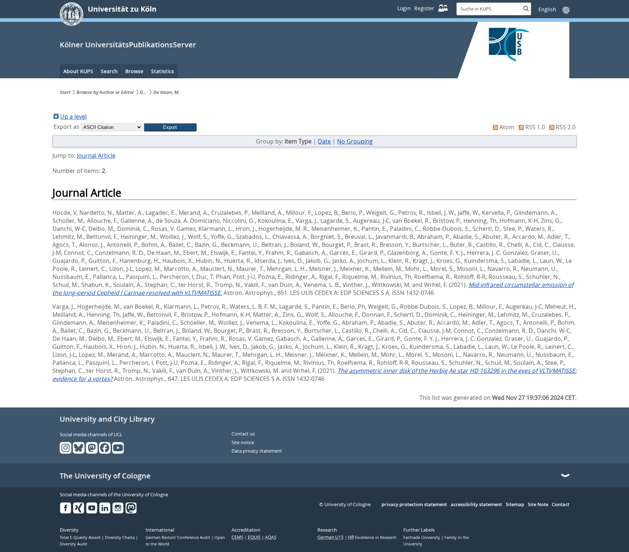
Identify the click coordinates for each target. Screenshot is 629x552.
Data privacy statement (257, 451)
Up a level (73, 117)
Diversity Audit (73, 544)
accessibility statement (476, 505)
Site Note (538, 505)
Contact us (243, 434)
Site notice (243, 443)
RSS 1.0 (535, 127)
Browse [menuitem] (134, 71)
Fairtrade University (422, 537)
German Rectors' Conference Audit (178, 537)
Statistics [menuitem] (162, 71)
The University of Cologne (105, 476)
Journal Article (96, 155)
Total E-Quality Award (81, 537)
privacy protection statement (414, 505)
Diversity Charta (120, 537)
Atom (506, 127)
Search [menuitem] (109, 71)
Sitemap (515, 505)
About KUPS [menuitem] (78, 71)
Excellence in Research (372, 537)
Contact (560, 505)
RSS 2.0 (565, 127)
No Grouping (355, 141)
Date (324, 141)
